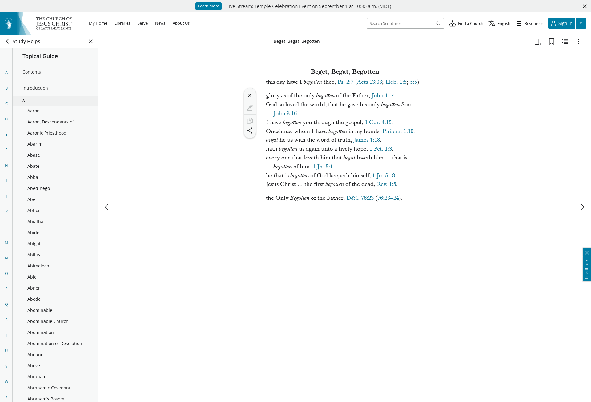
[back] (8, 41)
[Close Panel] (91, 41)
